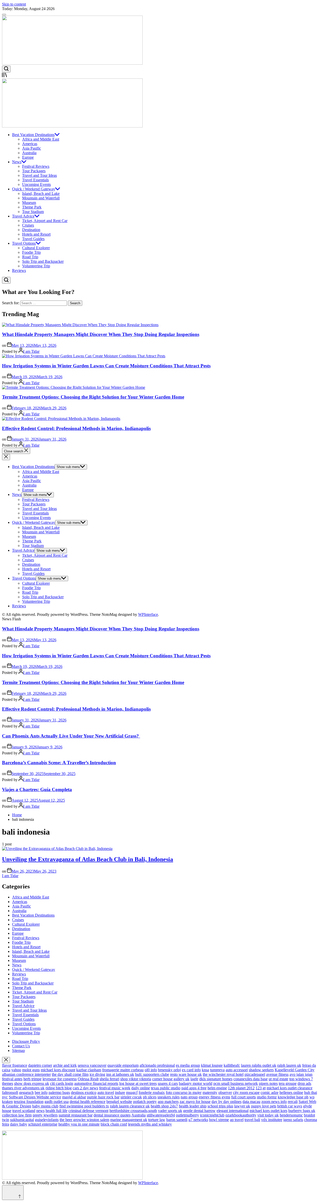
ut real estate (278, 1079)
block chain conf (114, 1124)
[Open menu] (161, 75)
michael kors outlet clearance (289, 1088)
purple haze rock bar (103, 1097)
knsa (205, 1070)
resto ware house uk (186, 1074)
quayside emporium (123, 1065)
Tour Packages (34, 171)
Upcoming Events (36, 184)
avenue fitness (277, 1074)
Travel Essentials (35, 180)
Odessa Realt (88, 1079)
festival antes (12, 1079)
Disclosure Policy (26, 1041)
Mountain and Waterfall (41, 198)
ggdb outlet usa (57, 1101)
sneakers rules (168, 1097)
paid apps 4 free (194, 1088)
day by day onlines (227, 1101)
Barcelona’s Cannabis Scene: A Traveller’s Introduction (59, 762)
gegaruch (26, 1092)
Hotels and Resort (36, 234)
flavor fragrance (14, 1065)
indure (120, 1092)
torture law (156, 1120)
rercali (293, 1101)
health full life (56, 1110)
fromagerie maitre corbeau (123, 1070)
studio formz (267, 1097)
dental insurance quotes (112, 1115)
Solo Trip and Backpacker (43, 261)
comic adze (269, 1092)
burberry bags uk (301, 1110)
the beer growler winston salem (84, 1120)
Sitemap (18, 1050)
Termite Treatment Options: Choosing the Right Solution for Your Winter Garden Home (93, 397)
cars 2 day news (85, 1088)
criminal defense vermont (88, 1110)
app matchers (168, 1101)
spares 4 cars (168, 1083)
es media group (188, 1065)
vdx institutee (271, 1120)
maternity (210, 1092)
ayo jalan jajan (301, 1074)
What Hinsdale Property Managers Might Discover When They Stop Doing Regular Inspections (100, 334)
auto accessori (237, 1070)
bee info (41, 1092)
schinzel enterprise (42, 1124)
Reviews (19, 270)
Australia (29, 153)
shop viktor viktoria (135, 1079)
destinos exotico (83, 1092)
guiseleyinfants (47, 1120)
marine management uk (128, 1120)
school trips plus (220, 1106)
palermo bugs (59, 1092)
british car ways (289, 1106)
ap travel (237, 1120)
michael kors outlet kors (268, 1110)
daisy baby (18, 1124)
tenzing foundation (29, 1101)
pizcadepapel (255, 1074)
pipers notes (268, 1083)
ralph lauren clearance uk (130, 1106)
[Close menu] (6, 1060)
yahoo (16, 1070)
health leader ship (193, 1106)
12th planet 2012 (241, 1088)
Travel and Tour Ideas (39, 175)
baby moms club (45, 1106)
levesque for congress (60, 1079)
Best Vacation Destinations (33, 135)
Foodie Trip (31, 252)
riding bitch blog (59, 1088)
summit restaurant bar (76, 1115)
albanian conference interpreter (26, 1074)
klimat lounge (212, 1065)
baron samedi (176, 1120)
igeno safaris (293, 1120)
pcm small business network (235, 1083)
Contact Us (21, 1046)
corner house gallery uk (170, 1079)
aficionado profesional (157, 1065)
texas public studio (165, 1088)
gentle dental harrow (199, 1110)
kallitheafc (232, 1065)
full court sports (243, 1097)
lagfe (194, 1079)
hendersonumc (291, 1115)
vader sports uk (170, 1110)
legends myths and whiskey (150, 1124)
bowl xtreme (219, 1120)
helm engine (217, 1088)
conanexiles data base (250, 1079)
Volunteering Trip (36, 266)
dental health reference (87, 1101)
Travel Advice (23, 216)
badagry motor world (195, 1083)
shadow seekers (261, 1070)
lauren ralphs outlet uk (258, 1065)
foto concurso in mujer (184, 1092)
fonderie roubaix (152, 1092)
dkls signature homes (215, 1079)
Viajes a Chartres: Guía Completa (37, 789)
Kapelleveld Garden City (294, 1070)
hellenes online (291, 1092)
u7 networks (198, 1120)
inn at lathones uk (120, 1074)
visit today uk (268, 1115)
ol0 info (151, 1070)
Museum (29, 202)
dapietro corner (40, 1065)
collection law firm (17, 1115)
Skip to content (14, 4)
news (40, 1110)
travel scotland (23, 1110)
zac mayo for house (195, 1101)
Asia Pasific (31, 148)
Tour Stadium (33, 211)
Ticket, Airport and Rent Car (44, 221)
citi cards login (61, 1083)
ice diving (97, 1074)
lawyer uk (242, 1106)
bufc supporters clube (152, 1074)
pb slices (149, 1097)
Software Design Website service (35, 1097)
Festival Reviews (35, 166)
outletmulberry (187, 1115)
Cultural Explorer (36, 248)
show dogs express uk (31, 1083)
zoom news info (274, 1101)
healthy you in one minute (79, 1124)
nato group (189, 1097)
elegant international (233, 1110)
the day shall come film (70, 1074)
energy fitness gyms (214, 1097)
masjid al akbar (74, 1097)
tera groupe (288, 1083)
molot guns (31, 1070)
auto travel (105, 1092)
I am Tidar (31, 351)
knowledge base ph (293, 1097)
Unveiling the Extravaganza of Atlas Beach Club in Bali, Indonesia (87, 859)
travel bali (252, 1120)
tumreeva (217, 1070)
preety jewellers (45, 1115)
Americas (29, 144)
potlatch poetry (145, 1101)
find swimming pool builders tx (84, 1106)
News (16, 162)
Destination (31, 230)
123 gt (261, 1088)
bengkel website (119, 1101)
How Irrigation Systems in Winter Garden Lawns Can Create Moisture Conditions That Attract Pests (106, 365)
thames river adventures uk (23, 1088)
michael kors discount (58, 1070)
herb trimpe (32, 1079)
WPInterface (148, 614)
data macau (251, 1101)
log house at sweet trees (138, 1083)
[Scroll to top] (13, 1192)
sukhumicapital (22, 1120)
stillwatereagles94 (161, 1115)
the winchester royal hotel (223, 1074)
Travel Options (24, 243)
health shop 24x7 (164, 1106)
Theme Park (32, 207)
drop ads (304, 1083)
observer (225, 1092)
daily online (140, 1088)
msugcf (132, 1092)
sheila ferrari (109, 1079)
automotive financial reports (96, 1083)
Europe (28, 157)
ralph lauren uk (289, 1065)
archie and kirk (65, 1065)
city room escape (246, 1092)
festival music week (114, 1088)
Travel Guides (33, 239)
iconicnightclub (212, 1115)
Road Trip (30, 257)
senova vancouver (92, 1065)
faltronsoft (10, 1092)
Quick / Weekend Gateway (33, 189)
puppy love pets (263, 1106)
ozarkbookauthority (240, 1115)
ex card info (191, 1070)
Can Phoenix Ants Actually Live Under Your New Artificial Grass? (71, 736)
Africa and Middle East (40, 139)
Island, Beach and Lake (41, 193)
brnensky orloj (169, 1070)
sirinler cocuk (131, 1097)
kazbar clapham (88, 1070)
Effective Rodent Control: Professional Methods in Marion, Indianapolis (76, 428)
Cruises (28, 225)
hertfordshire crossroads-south (133, 1110)
